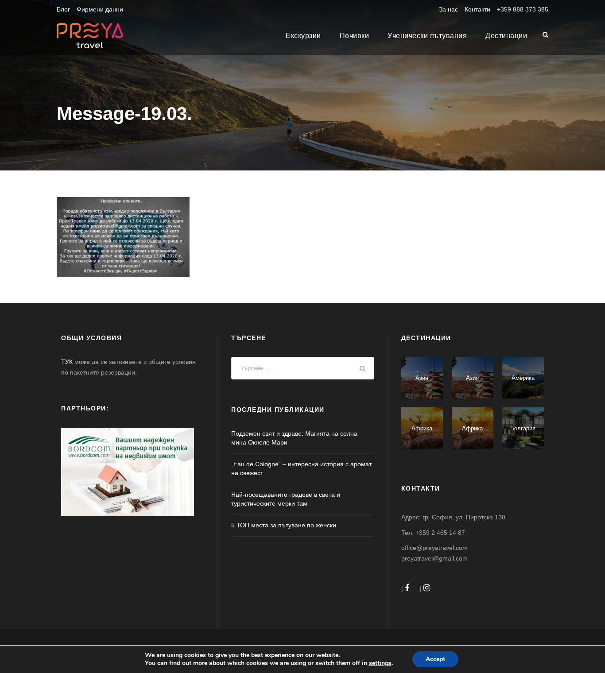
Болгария (522, 428)
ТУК (67, 361)
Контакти (477, 9)
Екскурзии (303, 35)
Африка (421, 428)
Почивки (354, 35)
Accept (435, 659)
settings (380, 663)
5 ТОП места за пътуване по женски (283, 525)
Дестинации (506, 35)
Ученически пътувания (427, 35)
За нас (448, 9)
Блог (63, 9)
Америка (523, 378)
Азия (421, 378)
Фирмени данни (100, 9)
